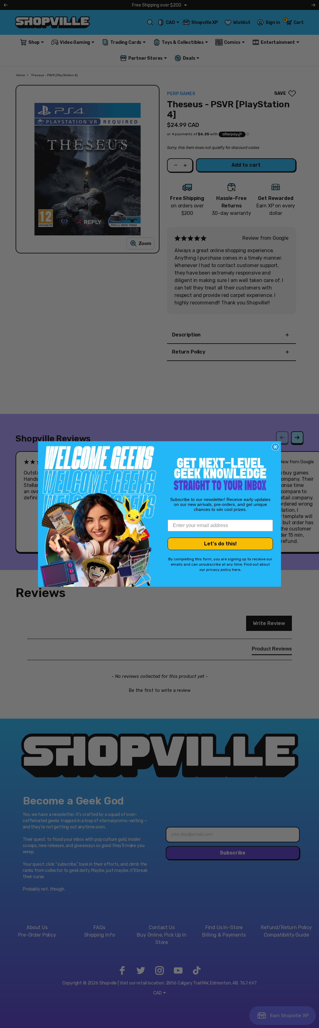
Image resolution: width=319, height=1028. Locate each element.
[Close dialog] (275, 447)
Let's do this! (220, 544)
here (236, 569)
